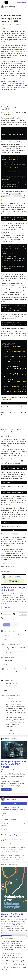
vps (3, 24)
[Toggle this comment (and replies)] (2, 634)
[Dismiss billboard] (26, 938)
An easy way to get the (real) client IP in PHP (13, 841)
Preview (15, 625)
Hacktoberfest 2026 (9, 925)
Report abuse (19, 733)
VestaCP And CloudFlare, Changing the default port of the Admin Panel (12, 857)
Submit (7, 625)
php (7, 24)
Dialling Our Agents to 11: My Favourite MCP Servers (14, 764)
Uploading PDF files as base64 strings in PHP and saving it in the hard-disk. (13, 849)
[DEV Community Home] (6, 2)
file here (23, 407)
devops (12, 24)
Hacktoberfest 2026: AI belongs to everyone (12, 915)
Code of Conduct (9, 733)
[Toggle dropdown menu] (25, 571)
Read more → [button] (6, 607)
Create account (21, 2)
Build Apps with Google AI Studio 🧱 (13, 588)
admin (18, 24)
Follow (14, 803)
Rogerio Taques (10, 6)
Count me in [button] (6, 973)
